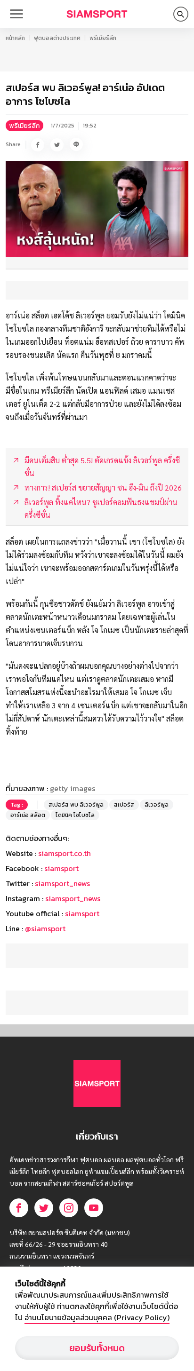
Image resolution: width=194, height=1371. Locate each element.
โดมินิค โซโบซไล (75, 815)
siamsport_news (62, 883)
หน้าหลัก (15, 38)
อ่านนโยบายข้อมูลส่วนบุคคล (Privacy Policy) (97, 1317)
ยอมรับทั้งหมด (97, 1348)
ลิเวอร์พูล (157, 804)
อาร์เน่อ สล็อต (27, 815)
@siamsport (45, 928)
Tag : (16, 804)
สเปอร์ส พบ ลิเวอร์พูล (76, 804)
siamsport (61, 868)
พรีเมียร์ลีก (102, 38)
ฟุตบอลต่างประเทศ (57, 38)
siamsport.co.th (64, 853)
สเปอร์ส (124, 804)
